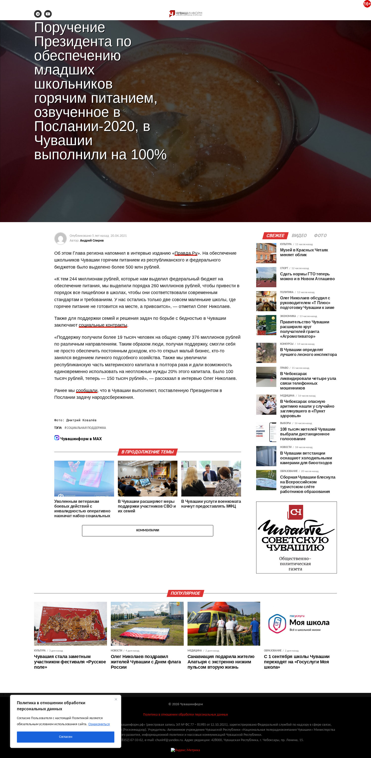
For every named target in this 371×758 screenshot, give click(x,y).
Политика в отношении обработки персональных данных (185, 715)
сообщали (86, 390)
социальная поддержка (86, 428)
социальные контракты (103, 325)
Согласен (65, 737)
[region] (65, 721)
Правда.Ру (186, 253)
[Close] (116, 699)
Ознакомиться (99, 724)
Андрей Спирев (92, 241)
